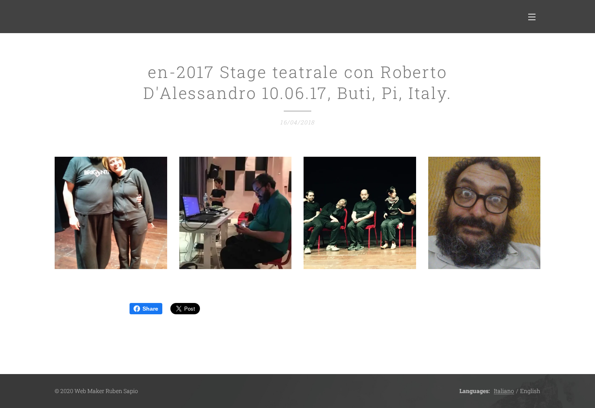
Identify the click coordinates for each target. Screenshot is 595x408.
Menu (534, 16)
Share (150, 308)
